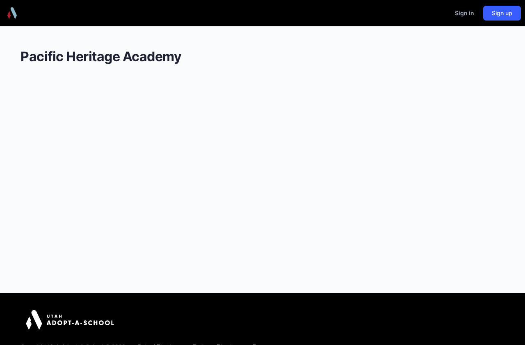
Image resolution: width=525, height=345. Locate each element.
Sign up (502, 12)
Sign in (464, 12)
